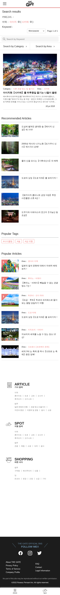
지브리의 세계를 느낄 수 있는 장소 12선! (39, 335)
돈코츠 (17, 479)
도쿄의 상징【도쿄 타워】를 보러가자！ (40, 178)
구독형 (17, 471)
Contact (38, 567)
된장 (24, 479)
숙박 (36, 446)
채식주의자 (27, 471)
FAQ (37, 564)
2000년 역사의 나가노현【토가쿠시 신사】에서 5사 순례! (39, 145)
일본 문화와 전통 (21, 407)
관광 (16, 446)
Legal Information (42, 571)
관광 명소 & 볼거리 (38, 407)
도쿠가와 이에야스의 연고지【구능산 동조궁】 (40, 213)
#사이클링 (7, 241)
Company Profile (13, 572)
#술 (18, 241)
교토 (33, 396)
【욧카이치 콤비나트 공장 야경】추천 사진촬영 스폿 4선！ (39, 196)
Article (15, 593)
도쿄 (26, 396)
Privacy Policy (12, 565)
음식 (43, 410)
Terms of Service (13, 569)
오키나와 (28, 399)
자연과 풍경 (19, 410)
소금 (37, 479)
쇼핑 (49, 410)
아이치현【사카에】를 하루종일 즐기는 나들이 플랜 (30, 92)
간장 (31, 479)
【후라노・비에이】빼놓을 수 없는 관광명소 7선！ (40, 284)
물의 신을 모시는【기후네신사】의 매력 (40, 161)
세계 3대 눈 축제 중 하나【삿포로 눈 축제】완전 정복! (39, 353)
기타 (44, 479)
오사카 (40, 396)
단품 (36, 471)
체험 (23, 446)
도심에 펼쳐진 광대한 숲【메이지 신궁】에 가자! (38, 128)
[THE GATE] (30, 3)
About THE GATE (13, 562)
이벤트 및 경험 (32, 410)
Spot (45, 593)
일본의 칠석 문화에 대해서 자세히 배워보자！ (39, 267)
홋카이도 (18, 396)
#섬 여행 (29, 241)
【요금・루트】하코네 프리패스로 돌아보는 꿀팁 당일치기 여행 (39, 301)
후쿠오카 (18, 399)
